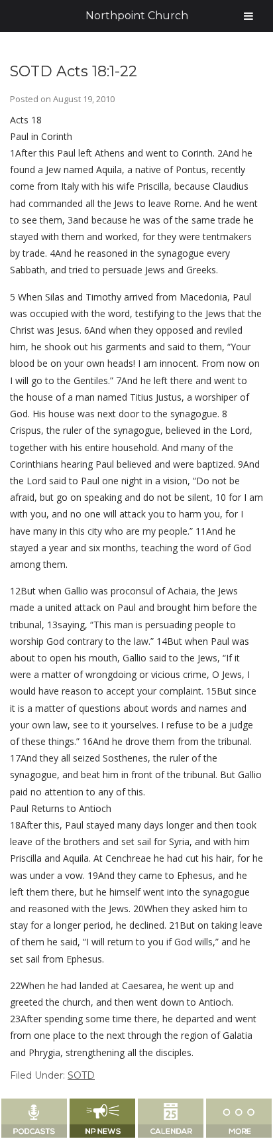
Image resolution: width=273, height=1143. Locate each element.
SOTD (81, 1075)
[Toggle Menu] (248, 16)
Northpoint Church (136, 15)
